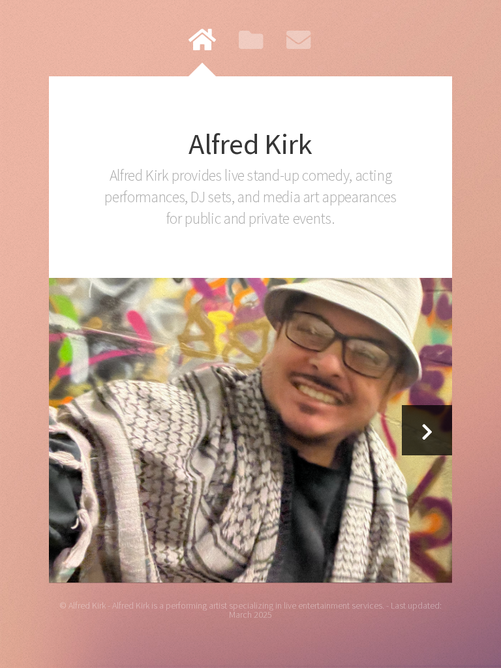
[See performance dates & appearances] (251, 430)
